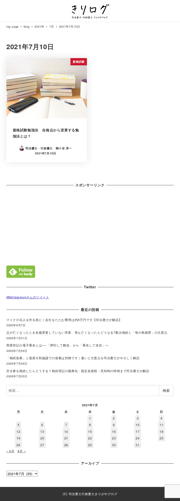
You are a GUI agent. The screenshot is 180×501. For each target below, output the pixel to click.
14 (66, 431)
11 (162, 425)
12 (18, 431)
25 (162, 438)
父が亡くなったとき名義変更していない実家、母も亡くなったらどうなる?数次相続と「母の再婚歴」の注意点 (86, 332)
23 (114, 438)
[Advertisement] (90, 225)
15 (90, 431)
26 (18, 445)
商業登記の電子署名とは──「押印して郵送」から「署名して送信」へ (57, 345)
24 (138, 438)
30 (114, 445)
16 (114, 431)
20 (42, 438)
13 (42, 431)
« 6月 (10, 451)
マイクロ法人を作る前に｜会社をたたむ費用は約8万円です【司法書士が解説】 (64, 319)
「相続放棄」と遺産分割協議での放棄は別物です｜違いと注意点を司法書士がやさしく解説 (73, 358)
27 (42, 445)
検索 (166, 390)
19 (18, 438)
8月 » (22, 451)
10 (138, 425)
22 (90, 438)
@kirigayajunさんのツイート (27, 297)
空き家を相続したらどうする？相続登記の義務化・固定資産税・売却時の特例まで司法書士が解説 (77, 371)
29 (90, 445)
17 (138, 431)
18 (162, 431)
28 (66, 445)
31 (138, 445)
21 (66, 438)
